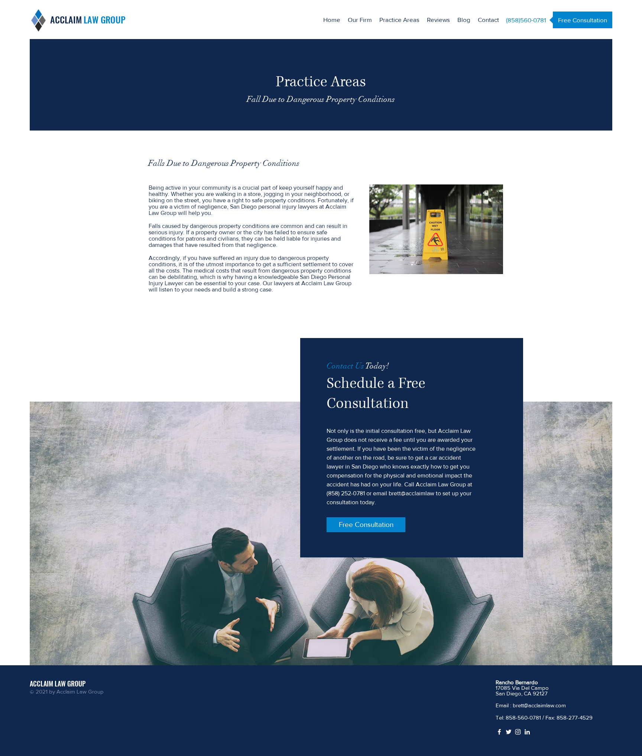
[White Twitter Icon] (508, 732)
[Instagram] (518, 732)
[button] (399, 20)
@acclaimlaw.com (545, 705)
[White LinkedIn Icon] (527, 732)
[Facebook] (499, 732)
